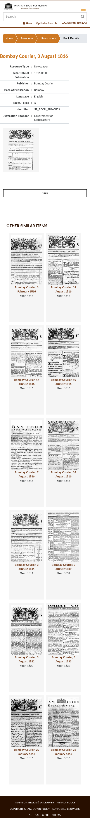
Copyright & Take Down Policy (30, 809)
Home (9, 38)
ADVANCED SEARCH (74, 23)
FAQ (30, 815)
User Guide (42, 815)
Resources (27, 38)
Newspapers (48, 38)
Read (45, 193)
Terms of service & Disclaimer (34, 802)
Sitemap (57, 815)
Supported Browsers (66, 809)
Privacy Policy (66, 802)
